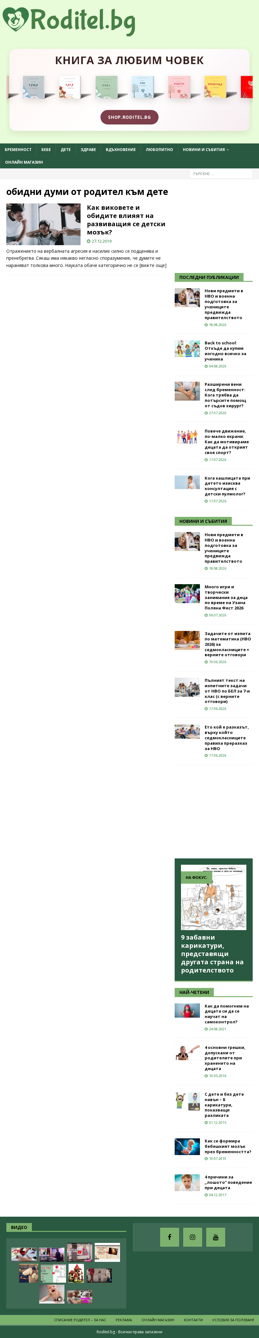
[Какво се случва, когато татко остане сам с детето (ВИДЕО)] (28, 1273)
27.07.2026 (217, 412)
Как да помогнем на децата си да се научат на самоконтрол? (227, 1014)
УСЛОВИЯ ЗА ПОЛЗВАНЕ (233, 1319)
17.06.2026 (217, 708)
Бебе (46, 149)
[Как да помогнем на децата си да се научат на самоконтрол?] (187, 1010)
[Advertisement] (217, 225)
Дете (66, 149)
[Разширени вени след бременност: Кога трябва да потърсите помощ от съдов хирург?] (187, 391)
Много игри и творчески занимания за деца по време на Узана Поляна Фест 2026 (226, 597)
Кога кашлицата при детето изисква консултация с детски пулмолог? (227, 486)
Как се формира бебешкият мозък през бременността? (228, 1146)
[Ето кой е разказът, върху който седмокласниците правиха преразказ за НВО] (187, 731)
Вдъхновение (121, 149)
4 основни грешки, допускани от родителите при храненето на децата (225, 1058)
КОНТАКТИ (193, 1319)
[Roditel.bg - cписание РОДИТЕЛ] (79, 33)
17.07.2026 (217, 459)
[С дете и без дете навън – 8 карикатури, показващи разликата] (187, 1101)
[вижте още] (153, 265)
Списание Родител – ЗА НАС (80, 1319)
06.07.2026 (217, 615)
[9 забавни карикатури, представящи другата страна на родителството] (213, 897)
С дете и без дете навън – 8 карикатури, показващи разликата (224, 1104)
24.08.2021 (217, 1028)
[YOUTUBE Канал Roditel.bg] (215, 1237)
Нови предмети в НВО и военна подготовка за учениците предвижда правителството (224, 304)
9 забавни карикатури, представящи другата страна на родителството (212, 953)
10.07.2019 (217, 1158)
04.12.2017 (217, 1194)
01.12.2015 (217, 1122)
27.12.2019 (101, 241)
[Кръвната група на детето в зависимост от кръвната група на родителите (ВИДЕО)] (53, 1273)
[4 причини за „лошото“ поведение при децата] (187, 1182)
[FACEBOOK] (169, 1237)
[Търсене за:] (221, 173)
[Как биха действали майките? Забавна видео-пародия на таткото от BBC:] (51, 1255)
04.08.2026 (217, 366)
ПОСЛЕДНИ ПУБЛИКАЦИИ (209, 277)
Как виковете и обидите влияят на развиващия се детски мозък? (126, 219)
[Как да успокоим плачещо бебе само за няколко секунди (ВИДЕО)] (51, 1294)
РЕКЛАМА (124, 1319)
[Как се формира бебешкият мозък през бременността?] (187, 1146)
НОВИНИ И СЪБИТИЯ (203, 521)
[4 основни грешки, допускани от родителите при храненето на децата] (187, 1052)
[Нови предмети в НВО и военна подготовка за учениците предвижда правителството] (187, 297)
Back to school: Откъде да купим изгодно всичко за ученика (225, 351)
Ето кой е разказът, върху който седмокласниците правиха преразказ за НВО (227, 737)
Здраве (88, 149)
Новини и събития (204, 149)
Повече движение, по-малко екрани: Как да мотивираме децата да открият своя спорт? (227, 441)
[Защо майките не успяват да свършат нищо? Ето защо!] (79, 1252)
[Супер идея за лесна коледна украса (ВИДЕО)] (24, 1255)
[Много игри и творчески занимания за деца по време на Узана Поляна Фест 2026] (187, 593)
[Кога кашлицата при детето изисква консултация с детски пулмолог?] (187, 482)
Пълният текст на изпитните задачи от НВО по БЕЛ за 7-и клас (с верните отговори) (227, 691)
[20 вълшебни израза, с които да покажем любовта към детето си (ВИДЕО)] (107, 1252)
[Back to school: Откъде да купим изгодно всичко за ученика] (187, 348)
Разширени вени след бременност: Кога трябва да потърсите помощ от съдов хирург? (225, 395)
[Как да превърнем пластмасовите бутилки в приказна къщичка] (76, 1273)
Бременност (18, 149)
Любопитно (159, 149)
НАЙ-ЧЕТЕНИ (194, 992)
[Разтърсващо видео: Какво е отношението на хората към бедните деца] (99, 1275)
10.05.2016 (217, 1075)
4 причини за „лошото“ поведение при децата (228, 1182)
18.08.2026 (217, 324)
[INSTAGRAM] (192, 1237)
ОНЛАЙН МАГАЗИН (24, 162)
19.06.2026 (217, 661)
